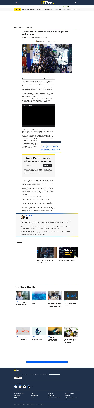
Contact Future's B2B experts (54, 397)
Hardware (29, 6)
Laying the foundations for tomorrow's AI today (72, 9)
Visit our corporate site (54, 374)
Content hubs (48, 6)
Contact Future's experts (19, 393)
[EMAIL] (27, 218)
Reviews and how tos (48, 9)
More (60, 6)
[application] (38, 115)
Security (42, 6)
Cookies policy (51, 395)
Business (19, 6)
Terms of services (38, 169)
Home (15, 27)
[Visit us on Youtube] (24, 386)
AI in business (39, 9)
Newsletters (67, 395)
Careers (32, 397)
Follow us (46, 78)
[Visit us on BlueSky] (28, 386)
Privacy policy (17, 395)
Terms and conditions (69, 393)
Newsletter (52, 78)
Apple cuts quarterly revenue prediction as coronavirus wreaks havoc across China (50, 148)
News (58, 41)
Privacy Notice (31, 170)
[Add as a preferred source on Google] (18, 378)
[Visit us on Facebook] (15, 386)
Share (25, 78)
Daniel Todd (41, 41)
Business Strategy (29, 27)
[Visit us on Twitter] (20, 386)
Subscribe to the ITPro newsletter (28, 9)
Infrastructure (36, 6)
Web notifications (34, 395)
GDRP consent (17, 397)
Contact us (50, 393)
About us (33, 393)
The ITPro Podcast (57, 9)
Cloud (24, 6)
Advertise (55, 6)
